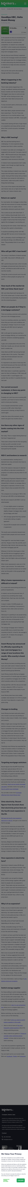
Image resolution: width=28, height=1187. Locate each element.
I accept (21, 1180)
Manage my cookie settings (6, 1180)
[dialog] (14, 593)
